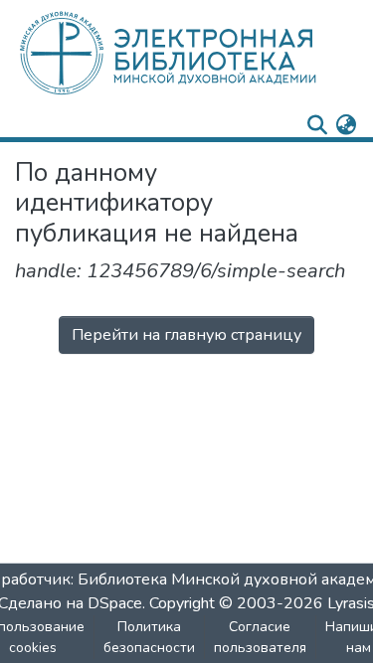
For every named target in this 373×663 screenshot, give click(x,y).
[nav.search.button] (316, 125)
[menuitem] (345, 125)
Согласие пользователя (260, 637)
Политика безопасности (149, 637)
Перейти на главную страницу (186, 335)
